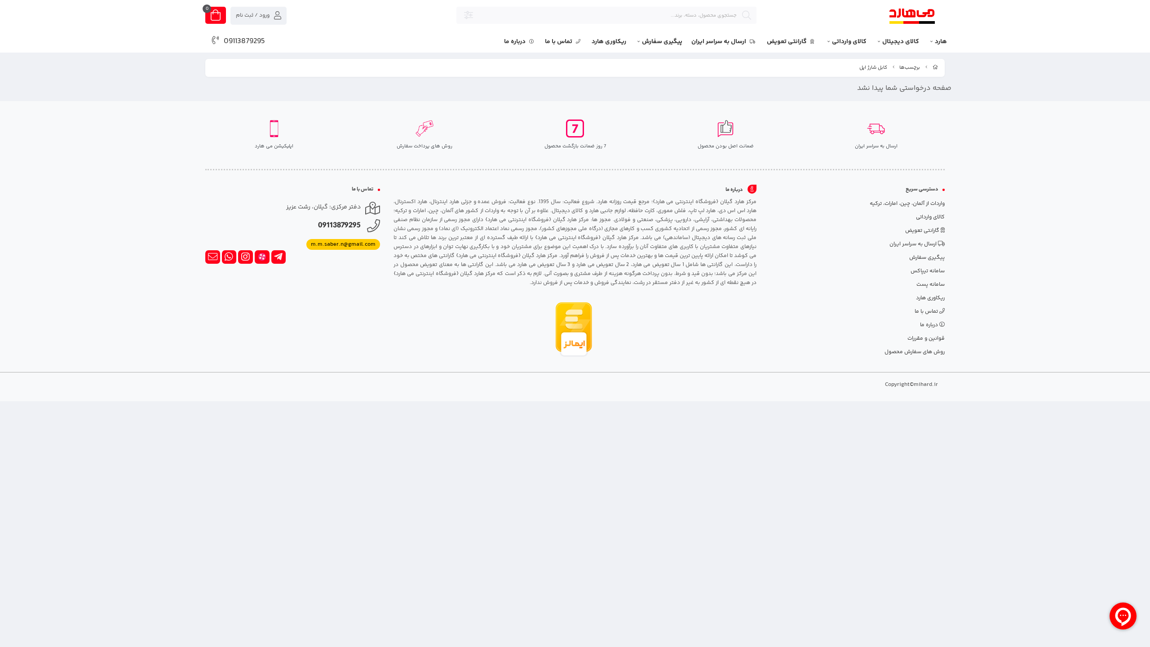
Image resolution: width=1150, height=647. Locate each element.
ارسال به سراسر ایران (719, 42)
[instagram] (245, 257)
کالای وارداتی (849, 42)
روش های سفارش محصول (915, 352)
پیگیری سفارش (662, 42)
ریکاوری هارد (609, 42)
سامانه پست (930, 284)
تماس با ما (559, 42)
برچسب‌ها (909, 67)
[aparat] (262, 257)
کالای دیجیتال (900, 42)
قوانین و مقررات (926, 338)
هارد (941, 42)
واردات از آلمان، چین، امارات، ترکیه (907, 203)
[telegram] (279, 257)
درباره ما (515, 42)
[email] (213, 257)
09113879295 (244, 41)
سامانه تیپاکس (928, 271)
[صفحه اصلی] (935, 67)
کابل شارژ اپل (873, 67)
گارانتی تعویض (787, 42)
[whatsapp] (229, 257)
